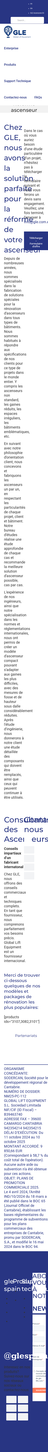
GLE (10, 115)
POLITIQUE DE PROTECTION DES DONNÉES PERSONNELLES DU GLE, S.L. (17, 1435)
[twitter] (29, 858)
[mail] (23, 1416)
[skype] (11, 1416)
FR (31, 4)
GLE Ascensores (37, 13)
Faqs (31, 1312)
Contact (15, 1321)
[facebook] (29, 849)
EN (31, 8)
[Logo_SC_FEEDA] (26, 1042)
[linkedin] (29, 875)
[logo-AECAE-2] (26, 1053)
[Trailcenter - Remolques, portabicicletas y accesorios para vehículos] (4, 1258)
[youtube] (29, 867)
